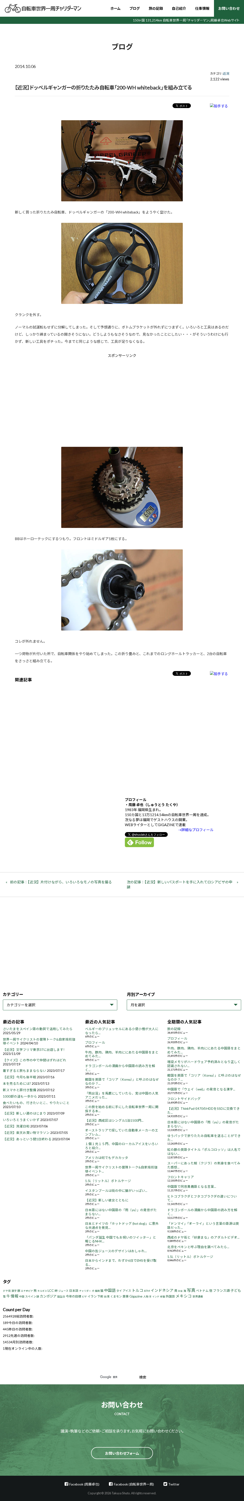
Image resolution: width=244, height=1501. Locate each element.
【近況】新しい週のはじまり (24, 1113)
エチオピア (27, 1290)
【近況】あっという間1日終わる (27, 1139)
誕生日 (61, 1296)
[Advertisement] (82, 398)
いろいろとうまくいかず (21, 1120)
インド (155, 1296)
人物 (145, 1296)
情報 (14, 1296)
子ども (235, 1290)
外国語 (170, 1296)
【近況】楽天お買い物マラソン (26, 1133)
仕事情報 (202, 8)
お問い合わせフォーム (122, 1453)
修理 (162, 1296)
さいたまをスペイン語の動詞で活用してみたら (38, 1029)
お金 (180, 1290)
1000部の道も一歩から (20, 1096)
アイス (127, 1291)
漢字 (14, 1290)
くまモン (116, 1296)
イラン (92, 1296)
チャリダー (85, 1290)
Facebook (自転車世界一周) (134, 1484)
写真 (191, 1290)
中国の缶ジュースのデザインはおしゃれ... (116, 1251)
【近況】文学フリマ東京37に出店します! (34, 1050)
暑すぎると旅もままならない (24, 1071)
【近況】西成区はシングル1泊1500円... (114, 1120)
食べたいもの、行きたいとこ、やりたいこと (36, 1103)
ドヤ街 (7, 1290)
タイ (119, 1291)
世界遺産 (198, 1296)
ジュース (63, 1290)
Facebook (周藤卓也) (84, 1484)
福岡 (97, 1290)
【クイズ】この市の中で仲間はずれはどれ (34, 1060)
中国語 (110, 1290)
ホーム (115, 8)
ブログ (134, 8)
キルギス (42, 1290)
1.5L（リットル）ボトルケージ (108, 1181)
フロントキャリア (180, 1177)
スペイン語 (32, 1296)
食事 (125, 1296)
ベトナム (202, 1291)
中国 (21, 1296)
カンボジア (48, 1296)
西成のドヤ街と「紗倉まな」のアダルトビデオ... (203, 1237)
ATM (147, 1290)
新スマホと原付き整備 (19, 1090)
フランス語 (221, 1290)
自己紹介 (179, 8)
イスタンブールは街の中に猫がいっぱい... (116, 1191)
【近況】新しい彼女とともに (106, 1200)
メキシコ (184, 1296)
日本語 (73, 1291)
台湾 (107, 1296)
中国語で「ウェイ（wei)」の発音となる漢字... (201, 1089)
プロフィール (95, 1042)
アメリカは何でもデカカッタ (106, 1158)
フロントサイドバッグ (184, 1099)
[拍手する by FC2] (219, 105)
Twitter (173, 1484)
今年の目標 (73, 1296)
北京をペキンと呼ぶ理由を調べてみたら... (198, 1247)
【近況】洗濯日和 (16, 1126)
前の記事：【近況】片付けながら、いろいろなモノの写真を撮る (61, 882)
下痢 (100, 1296)
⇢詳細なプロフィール (196, 830)
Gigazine (135, 1296)
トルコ (137, 1290)
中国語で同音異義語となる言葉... (191, 1186)
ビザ (84, 1296)
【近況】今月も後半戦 (19, 1077)
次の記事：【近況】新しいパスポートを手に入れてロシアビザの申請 (179, 884)
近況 (226, 73)
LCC (51, 1290)
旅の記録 (156, 8)
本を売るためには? (17, 1083)
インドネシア (162, 1290)
